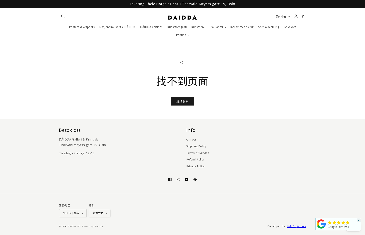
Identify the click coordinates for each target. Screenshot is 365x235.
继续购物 (182, 101)
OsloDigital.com (296, 226)
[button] (63, 16)
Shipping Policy (196, 146)
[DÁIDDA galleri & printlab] (321, 228)
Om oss (191, 139)
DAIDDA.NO (74, 226)
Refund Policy (195, 159)
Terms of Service (197, 153)
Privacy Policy (195, 166)
